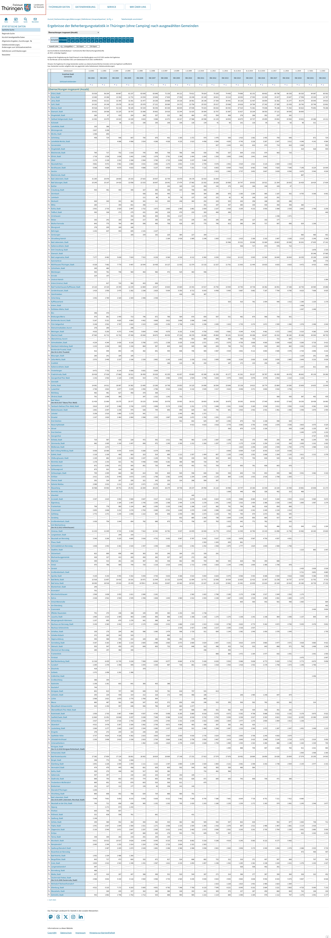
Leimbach (55, 197)
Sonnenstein (56, 145)
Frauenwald (55, 510)
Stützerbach (56, 553)
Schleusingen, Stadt (58, 473)
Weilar (53, 220)
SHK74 (120, 39)
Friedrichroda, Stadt (58, 374)
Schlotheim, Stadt (58, 268)
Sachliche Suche (8, 30)
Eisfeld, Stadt (56, 454)
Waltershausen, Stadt (59, 410)
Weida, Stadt (56, 874)
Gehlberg (54, 514)
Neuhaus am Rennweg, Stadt (62, 624)
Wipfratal (54, 561)
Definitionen (86, 19)
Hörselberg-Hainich (58, 238)
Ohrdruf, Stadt (56, 396)
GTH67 (92, 39)
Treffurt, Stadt (56, 212)
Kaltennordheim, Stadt (60, 246)
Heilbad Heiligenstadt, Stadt (62, 119)
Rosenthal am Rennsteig (60, 852)
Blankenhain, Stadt (58, 587)
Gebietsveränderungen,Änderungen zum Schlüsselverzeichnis (16, 46)
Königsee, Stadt (57, 691)
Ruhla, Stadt (56, 208)
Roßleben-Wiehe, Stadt (60, 309)
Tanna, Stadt (56, 837)
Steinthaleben (56, 294)
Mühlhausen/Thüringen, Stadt (62, 264)
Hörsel (53, 428)
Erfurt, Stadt (56, 93)
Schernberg (55, 298)
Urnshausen (56, 216)
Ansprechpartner (98, 19)
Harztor (54, 171)
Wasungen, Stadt (57, 355)
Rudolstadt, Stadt (58, 713)
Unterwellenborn (58, 743)
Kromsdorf (55, 590)
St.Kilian (54, 476)
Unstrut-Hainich (57, 279)
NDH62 (73, 39)
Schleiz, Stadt (56, 822)
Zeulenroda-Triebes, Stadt (61, 877)
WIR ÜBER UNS (135, 7)
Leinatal (54, 413)
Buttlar (54, 186)
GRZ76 (127, 39)
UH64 (81, 39)
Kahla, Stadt (56, 771)
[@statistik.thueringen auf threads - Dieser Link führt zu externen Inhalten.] (59, 917)
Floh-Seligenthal (57, 324)
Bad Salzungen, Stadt (59, 182)
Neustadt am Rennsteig (60, 538)
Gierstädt (54, 381)
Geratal (54, 568)
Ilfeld (53, 160)
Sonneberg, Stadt (58, 643)
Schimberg (55, 137)
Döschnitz (55, 668)
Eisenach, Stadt (57, 111)
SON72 (112, 39)
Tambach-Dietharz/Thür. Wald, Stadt (65, 406)
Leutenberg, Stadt (58, 728)
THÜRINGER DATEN (58, 7)
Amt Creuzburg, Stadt (59, 250)
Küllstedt (54, 122)
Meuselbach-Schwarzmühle (61, 706)
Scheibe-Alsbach (57, 635)
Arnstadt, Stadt (57, 499)
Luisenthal (55, 389)
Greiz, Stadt (55, 863)
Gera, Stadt (55, 97)
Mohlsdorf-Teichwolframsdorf (62, 884)
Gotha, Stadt (56, 385)
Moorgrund (55, 227)
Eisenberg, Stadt (57, 764)
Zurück (50, 19)
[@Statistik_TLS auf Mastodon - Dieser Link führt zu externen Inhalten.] (51, 917)
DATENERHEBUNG (84, 7)
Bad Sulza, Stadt (57, 583)
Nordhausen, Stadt (58, 167)
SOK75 (123, 39)
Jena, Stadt (55, 101)
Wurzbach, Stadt (57, 840)
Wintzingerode (56, 130)
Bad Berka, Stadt (57, 579)
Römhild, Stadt (57, 462)
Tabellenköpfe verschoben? (131, 19)
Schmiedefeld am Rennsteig (62, 546)
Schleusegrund (57, 469)
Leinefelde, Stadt (57, 126)
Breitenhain (55, 786)
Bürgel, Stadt (56, 760)
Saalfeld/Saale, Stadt (59, 717)
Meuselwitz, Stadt (58, 891)
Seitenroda (55, 775)
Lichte (53, 698)
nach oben (52, 900)
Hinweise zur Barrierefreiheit (102, 932)
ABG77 (131, 39)
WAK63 (77, 39)
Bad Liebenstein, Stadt (59, 179)
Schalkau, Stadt (57, 631)
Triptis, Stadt (56, 826)
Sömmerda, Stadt (58, 443)
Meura (53, 702)
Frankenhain (56, 506)
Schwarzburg (56, 721)
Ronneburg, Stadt (58, 870)
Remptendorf (56, 844)
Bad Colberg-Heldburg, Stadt (62, 450)
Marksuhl (54, 201)
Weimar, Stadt (56, 108)
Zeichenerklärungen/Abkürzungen (67, 19)
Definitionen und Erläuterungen (14, 51)
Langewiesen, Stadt (58, 534)
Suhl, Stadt (55, 104)
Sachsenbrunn (56, 465)
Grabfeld (54, 363)
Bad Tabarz (55, 400)
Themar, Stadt (56, 480)
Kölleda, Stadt (56, 440)
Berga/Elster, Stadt (58, 859)
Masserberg (55, 488)
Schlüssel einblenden (68, 81)
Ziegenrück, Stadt (58, 829)
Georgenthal (56, 436)
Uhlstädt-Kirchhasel (58, 739)
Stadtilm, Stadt (57, 549)
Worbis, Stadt (56, 134)
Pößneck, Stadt (57, 814)
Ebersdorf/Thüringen (59, 790)
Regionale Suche (8, 33)
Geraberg (54, 517)
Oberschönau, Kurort (59, 339)
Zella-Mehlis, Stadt (58, 359)
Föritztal (54, 657)
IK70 (105, 39)
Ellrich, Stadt (56, 156)
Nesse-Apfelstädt (57, 425)
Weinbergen (55, 272)
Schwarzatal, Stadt (58, 753)
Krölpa (53, 833)
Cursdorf (54, 665)
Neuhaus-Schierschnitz (60, 628)
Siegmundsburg (57, 639)
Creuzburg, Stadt (57, 190)
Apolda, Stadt (56, 576)
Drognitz (54, 732)
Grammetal (55, 609)
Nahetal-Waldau (57, 484)
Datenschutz (66, 932)
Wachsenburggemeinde (60, 557)
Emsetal (54, 417)
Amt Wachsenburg (58, 525)
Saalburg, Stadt (57, 818)
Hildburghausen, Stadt (60, 458)
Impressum (81, 932)
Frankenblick (56, 654)
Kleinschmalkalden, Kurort (61, 328)
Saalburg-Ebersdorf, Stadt (61, 848)
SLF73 (116, 39)
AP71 (108, 39)
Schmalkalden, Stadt (59, 342)
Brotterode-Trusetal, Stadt (61, 349)
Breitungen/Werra (58, 316)
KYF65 (85, 39)
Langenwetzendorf (58, 866)
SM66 (89, 39)
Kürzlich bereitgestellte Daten (13, 37)
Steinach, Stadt (57, 646)
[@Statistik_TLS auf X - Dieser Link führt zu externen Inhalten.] (66, 917)
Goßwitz (54, 672)
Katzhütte (55, 683)
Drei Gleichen (56, 421)
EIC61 (69, 39)
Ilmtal (53, 564)
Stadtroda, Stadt (57, 778)
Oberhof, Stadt (56, 335)
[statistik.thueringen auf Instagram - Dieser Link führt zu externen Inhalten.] (74, 917)
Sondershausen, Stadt (59, 290)
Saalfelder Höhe (57, 735)
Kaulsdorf (55, 687)
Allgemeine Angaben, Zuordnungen (16, 41)
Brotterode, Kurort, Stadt (60, 320)
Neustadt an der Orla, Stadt (61, 803)
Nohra (53, 598)
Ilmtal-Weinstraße (58, 602)
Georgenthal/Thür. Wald (60, 378)
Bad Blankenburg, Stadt (60, 661)
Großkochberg (56, 680)
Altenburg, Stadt (57, 887)
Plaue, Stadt (56, 542)
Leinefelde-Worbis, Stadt (60, 141)
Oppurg (54, 807)
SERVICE (107, 7)
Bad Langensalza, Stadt (60, 257)
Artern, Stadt (56, 305)
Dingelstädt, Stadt (58, 115)
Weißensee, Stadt (57, 447)
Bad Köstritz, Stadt (58, 855)
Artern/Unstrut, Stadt (59, 283)
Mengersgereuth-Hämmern (61, 620)
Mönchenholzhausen (59, 594)
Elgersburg (55, 502)
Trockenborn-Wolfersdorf (61, 782)
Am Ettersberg (56, 605)
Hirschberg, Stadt (57, 793)
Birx (52, 313)
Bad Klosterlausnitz (58, 756)
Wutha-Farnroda (57, 223)
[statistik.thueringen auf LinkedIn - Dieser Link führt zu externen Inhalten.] (81, 917)
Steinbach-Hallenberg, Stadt (62, 346)
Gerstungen (55, 235)
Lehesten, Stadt (57, 695)
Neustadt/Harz (56, 164)
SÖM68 (96, 39)
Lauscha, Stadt (56, 617)
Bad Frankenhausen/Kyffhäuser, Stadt (65, 287)
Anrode (54, 275)
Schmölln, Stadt (57, 895)
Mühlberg (55, 393)
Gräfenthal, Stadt (57, 676)
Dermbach (55, 193)
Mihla (53, 205)
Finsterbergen (56, 370)
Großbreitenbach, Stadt (60, 521)
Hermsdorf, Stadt (57, 767)
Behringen (55, 231)
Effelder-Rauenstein (58, 613)
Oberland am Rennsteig (60, 650)
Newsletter (6, 55)
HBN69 (100, 39)
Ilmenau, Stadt (57, 531)
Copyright (52, 932)
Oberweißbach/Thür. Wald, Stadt (63, 710)
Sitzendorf (55, 724)
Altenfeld (54, 495)
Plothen (54, 811)
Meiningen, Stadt (57, 331)
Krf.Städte (63, 40)
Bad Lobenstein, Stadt (59, 797)
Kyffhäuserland (57, 301)
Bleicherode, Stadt (58, 152)
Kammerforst (56, 261)
